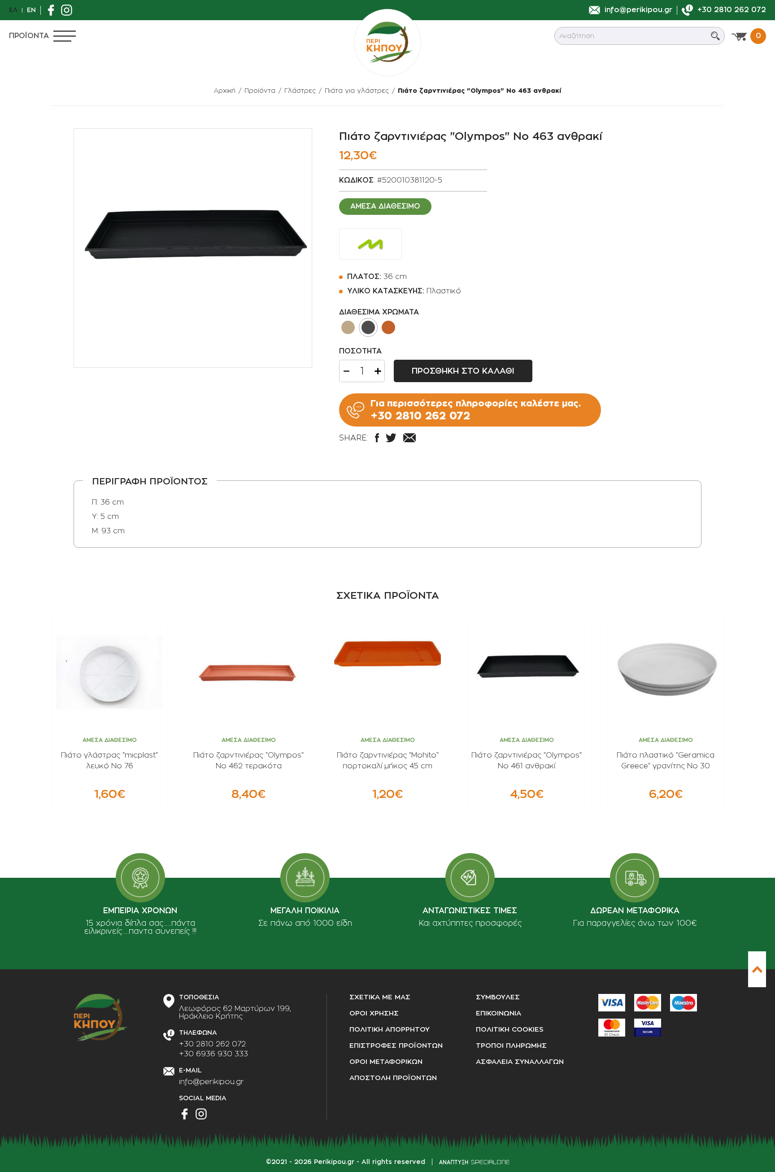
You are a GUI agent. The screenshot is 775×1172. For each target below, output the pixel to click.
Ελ (13, 10)
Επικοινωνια (498, 1013)
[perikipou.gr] (387, 42)
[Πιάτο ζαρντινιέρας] (193, 248)
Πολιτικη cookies (510, 1029)
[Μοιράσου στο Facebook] (377, 437)
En (31, 10)
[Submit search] (715, 35)
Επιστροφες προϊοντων (396, 1045)
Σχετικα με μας (379, 997)
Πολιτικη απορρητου (389, 1029)
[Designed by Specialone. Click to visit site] (474, 1162)
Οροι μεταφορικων (385, 1062)
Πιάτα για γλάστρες (357, 90)
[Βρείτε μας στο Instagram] (69, 10)
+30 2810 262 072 (212, 1044)
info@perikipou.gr (211, 1081)
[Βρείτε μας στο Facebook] (53, 10)
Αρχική (224, 90)
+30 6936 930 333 (213, 1054)
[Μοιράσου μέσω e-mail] (409, 437)
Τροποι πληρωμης (511, 1045)
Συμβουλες (498, 997)
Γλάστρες (300, 90)
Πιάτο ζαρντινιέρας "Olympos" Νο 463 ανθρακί (479, 90)
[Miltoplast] (370, 244)
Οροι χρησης (374, 1013)
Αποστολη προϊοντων (393, 1078)
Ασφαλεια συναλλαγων (520, 1062)
